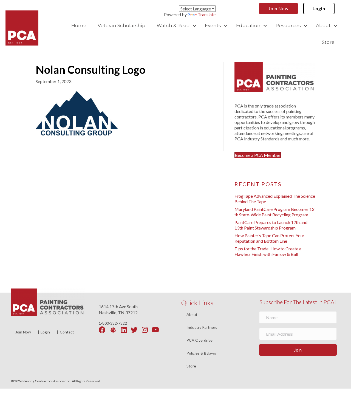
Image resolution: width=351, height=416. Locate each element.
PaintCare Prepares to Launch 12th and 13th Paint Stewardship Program (270, 225)
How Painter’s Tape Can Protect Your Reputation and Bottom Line (269, 238)
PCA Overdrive (199, 340)
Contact (67, 332)
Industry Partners (201, 328)
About (323, 25)
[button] (194, 25)
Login (45, 332)
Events (213, 25)
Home (78, 25)
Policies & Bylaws (201, 353)
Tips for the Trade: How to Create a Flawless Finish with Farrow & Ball (267, 251)
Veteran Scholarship (121, 25)
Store (328, 42)
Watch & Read (173, 25)
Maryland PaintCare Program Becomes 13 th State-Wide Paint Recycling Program (274, 211)
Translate (207, 14)
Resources (288, 25)
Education (248, 25)
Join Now (23, 332)
